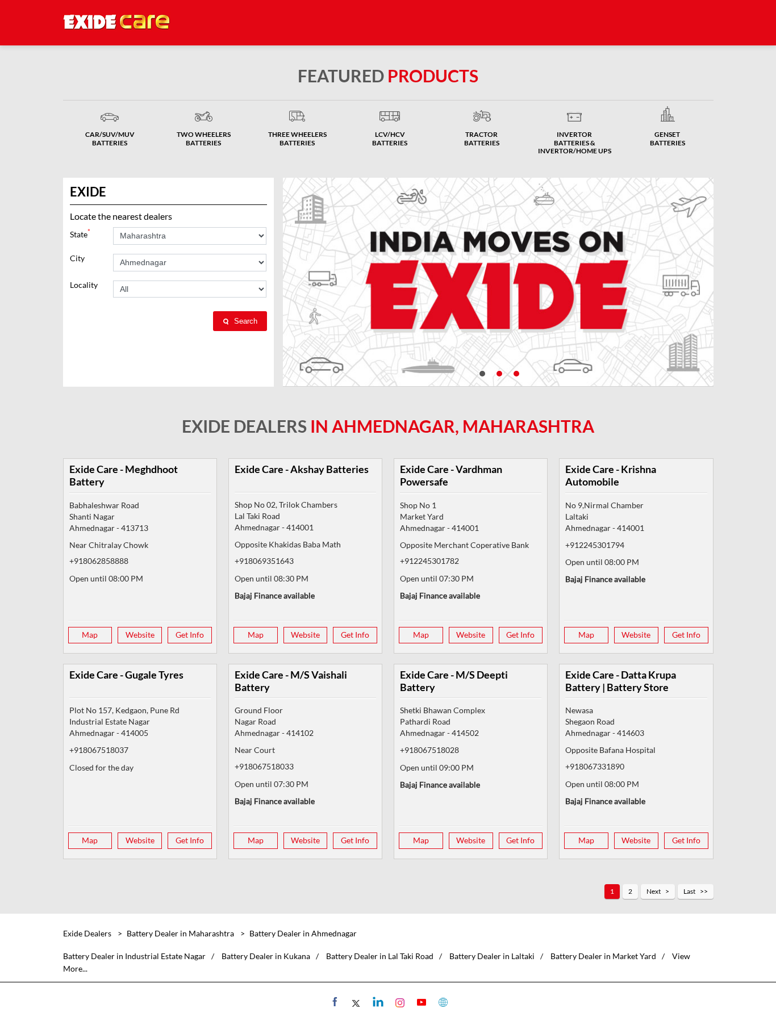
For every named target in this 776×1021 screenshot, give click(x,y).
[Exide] (117, 22)
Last (689, 891)
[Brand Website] (442, 1002)
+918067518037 (98, 750)
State (80, 233)
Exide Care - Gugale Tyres (126, 674)
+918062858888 (98, 561)
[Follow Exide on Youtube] (420, 1002)
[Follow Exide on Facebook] (334, 1002)
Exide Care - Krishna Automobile (610, 475)
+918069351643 (264, 561)
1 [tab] (481, 372)
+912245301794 (594, 545)
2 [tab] (498, 372)
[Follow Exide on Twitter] (355, 1002)
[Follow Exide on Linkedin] (377, 1002)
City (77, 258)
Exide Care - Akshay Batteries (302, 469)
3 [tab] (515, 372)
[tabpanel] (498, 282)
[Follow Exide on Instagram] (398, 1002)
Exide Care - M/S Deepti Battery (454, 680)
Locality (84, 285)
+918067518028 (429, 750)
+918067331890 (594, 766)
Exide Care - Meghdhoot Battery (123, 475)
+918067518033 (264, 766)
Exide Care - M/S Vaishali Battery (291, 680)
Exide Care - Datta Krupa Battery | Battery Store (620, 680)
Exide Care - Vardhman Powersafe (451, 475)
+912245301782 (429, 561)
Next (653, 891)
